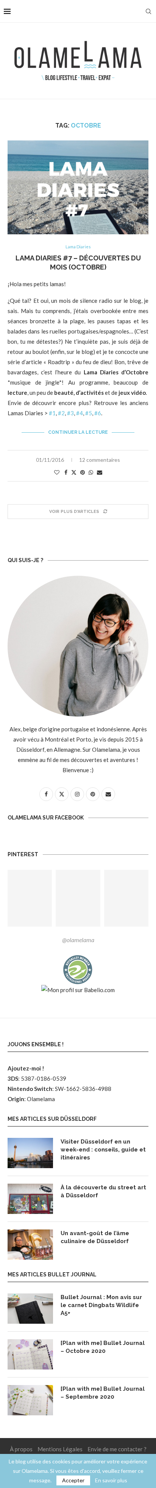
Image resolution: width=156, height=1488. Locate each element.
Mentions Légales (60, 1449)
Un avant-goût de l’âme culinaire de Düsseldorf (95, 1237)
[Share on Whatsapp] (91, 472)
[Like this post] (56, 472)
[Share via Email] (99, 472)
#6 (97, 413)
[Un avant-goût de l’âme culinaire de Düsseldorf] (30, 1244)
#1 (52, 413)
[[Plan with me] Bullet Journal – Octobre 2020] (30, 1354)
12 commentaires (99, 460)
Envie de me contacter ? (117, 1449)
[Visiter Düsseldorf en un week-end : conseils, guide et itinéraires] (30, 1153)
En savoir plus (111, 1480)
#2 (61, 413)
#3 (70, 413)
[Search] (148, 11)
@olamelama (78, 939)
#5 (88, 413)
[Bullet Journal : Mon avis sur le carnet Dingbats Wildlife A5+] (30, 1308)
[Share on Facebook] (65, 472)
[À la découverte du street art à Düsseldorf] (30, 1199)
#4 (79, 413)
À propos (21, 1449)
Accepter (73, 1480)
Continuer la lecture (78, 432)
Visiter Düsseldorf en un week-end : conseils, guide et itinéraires (103, 1149)
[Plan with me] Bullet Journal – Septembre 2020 (103, 1392)
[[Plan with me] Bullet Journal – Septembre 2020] (30, 1400)
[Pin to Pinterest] (82, 472)
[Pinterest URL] (30, 898)
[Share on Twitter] (73, 472)
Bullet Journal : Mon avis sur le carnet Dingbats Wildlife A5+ (101, 1305)
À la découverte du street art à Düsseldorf (103, 1191)
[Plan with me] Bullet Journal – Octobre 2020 (103, 1347)
